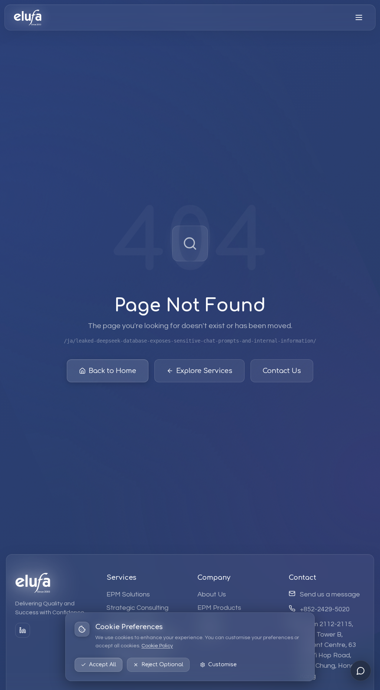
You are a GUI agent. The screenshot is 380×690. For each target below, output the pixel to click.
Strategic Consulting (137, 607)
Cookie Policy (157, 645)
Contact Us (282, 371)
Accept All (102, 664)
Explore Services (204, 371)
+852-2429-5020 (325, 609)
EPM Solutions (128, 594)
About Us (211, 594)
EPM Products (219, 607)
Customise (222, 664)
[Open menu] (358, 17)
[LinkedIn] (22, 630)
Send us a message (330, 594)
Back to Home (112, 371)
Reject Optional (162, 664)
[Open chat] (360, 670)
